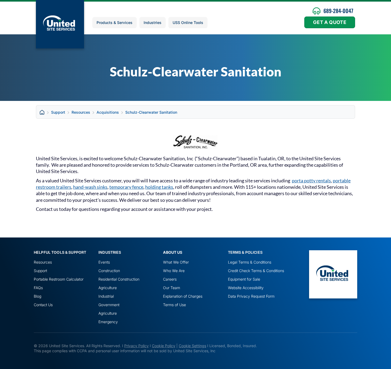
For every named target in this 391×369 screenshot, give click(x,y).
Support (58, 112)
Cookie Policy (163, 345)
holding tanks (159, 187)
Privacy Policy (136, 345)
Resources (81, 112)
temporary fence (126, 187)
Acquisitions (108, 112)
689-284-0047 (338, 11)
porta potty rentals (311, 180)
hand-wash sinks (90, 187)
